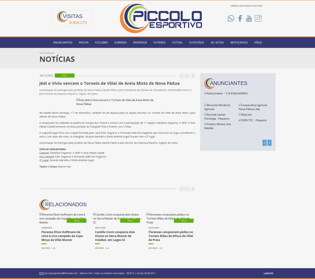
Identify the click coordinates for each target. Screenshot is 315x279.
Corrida (120, 42)
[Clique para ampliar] (117, 102)
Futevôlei (196, 42)
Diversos (140, 42)
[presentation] (264, 143)
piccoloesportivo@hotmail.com (61, 273)
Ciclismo (101, 42)
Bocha (84, 42)
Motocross (239, 42)
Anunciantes (63, 42)
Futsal (177, 42)
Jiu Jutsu (217, 42)
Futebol (160, 42)
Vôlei (258, 42)
